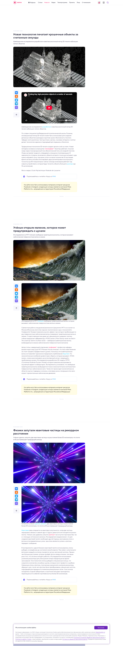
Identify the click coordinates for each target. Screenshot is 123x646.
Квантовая (25, 530)
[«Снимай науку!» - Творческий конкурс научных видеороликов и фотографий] (99, 2)
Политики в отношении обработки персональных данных (89, 637)
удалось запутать (41, 524)
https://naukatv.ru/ (100, 632)
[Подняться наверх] (16, 114)
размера (70, 164)
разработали (46, 127)
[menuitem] (40, 2)
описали (41, 321)
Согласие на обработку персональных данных (75, 639)
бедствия (66, 354)
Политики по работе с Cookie (23, 639)
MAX (54, 176)
